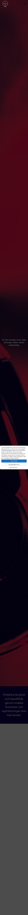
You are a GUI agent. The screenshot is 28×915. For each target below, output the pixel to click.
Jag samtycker (14, 460)
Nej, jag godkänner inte (14, 464)
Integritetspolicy (13, 467)
